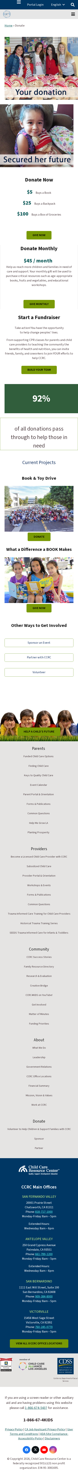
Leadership (39, 1057)
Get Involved (39, 1005)
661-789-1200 (44, 1254)
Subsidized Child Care (39, 866)
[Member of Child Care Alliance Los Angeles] (32, 1364)
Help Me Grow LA (38, 823)
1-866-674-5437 (36, 1408)
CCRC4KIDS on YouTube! (39, 995)
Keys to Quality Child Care (38, 775)
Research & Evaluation (39, 976)
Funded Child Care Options (38, 756)
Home (8, 26)
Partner (39, 1148)
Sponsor (39, 1139)
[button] (18, 2)
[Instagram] (53, 1450)
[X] (35, 1450)
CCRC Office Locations (39, 1076)
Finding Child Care (39, 766)
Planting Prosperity (38, 832)
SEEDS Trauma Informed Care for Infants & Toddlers (39, 933)
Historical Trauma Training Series (39, 923)
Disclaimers (52, 1438)
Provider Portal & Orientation (39, 876)
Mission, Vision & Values (39, 1095)
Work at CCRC (39, 1105)
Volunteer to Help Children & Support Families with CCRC (39, 1129)
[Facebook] (26, 1450)
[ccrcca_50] (7, 14)
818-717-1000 (44, 1212)
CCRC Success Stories (39, 957)
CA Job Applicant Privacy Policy (45, 1429)
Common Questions (38, 813)
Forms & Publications (39, 804)
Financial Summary (39, 1086)
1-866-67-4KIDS (38, 1420)
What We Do (39, 1048)
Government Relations (39, 1067)
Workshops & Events (39, 885)
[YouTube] (44, 1450)
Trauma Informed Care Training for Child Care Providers (39, 914)
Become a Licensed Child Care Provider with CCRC (39, 857)
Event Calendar (38, 785)
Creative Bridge (39, 986)
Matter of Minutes (39, 1014)
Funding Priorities (39, 1024)
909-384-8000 (44, 1296)
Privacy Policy (14, 1429)
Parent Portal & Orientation (38, 794)
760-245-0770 (44, 1327)
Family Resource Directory (39, 967)
